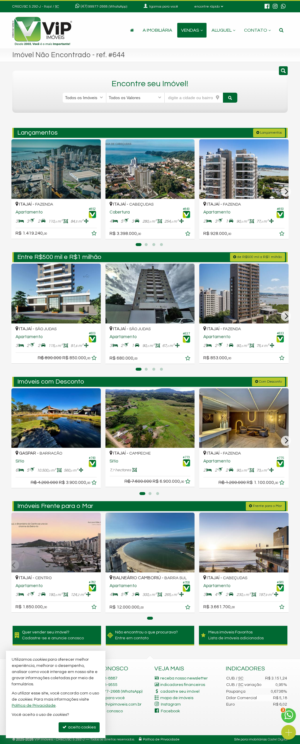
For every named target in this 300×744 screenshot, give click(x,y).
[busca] (281, 30)
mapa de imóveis (176, 698)
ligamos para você (107, 698)
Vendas (190, 30)
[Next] (286, 192)
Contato (255, 30)
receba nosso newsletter (184, 678)
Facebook (170, 711)
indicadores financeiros (182, 685)
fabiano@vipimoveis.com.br (115, 704)
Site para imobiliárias (250, 739)
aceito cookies (81, 727)
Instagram (171, 704)
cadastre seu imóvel (180, 691)
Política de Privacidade (161, 739)
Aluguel (222, 30)
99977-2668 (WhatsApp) (107, 7)
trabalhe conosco (106, 711)
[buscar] (230, 98)
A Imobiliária (157, 30)
